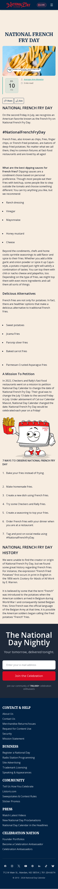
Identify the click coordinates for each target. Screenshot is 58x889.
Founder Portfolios (13, 839)
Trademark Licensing (14, 767)
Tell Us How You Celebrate (17, 786)
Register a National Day (16, 752)
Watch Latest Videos (14, 815)
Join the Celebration (29, 676)
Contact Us (8, 718)
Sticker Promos (11, 801)
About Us (7, 714)
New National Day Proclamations (21, 820)
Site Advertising (11, 762)
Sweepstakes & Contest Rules (19, 796)
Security (7, 733)
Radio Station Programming (18, 757)
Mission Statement (13, 738)
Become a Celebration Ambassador (22, 844)
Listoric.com (9, 791)
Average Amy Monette (33, 79)
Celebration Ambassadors (17, 849)
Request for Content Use (16, 728)
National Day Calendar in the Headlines (25, 825)
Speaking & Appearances (16, 772)
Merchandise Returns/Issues (19, 723)
